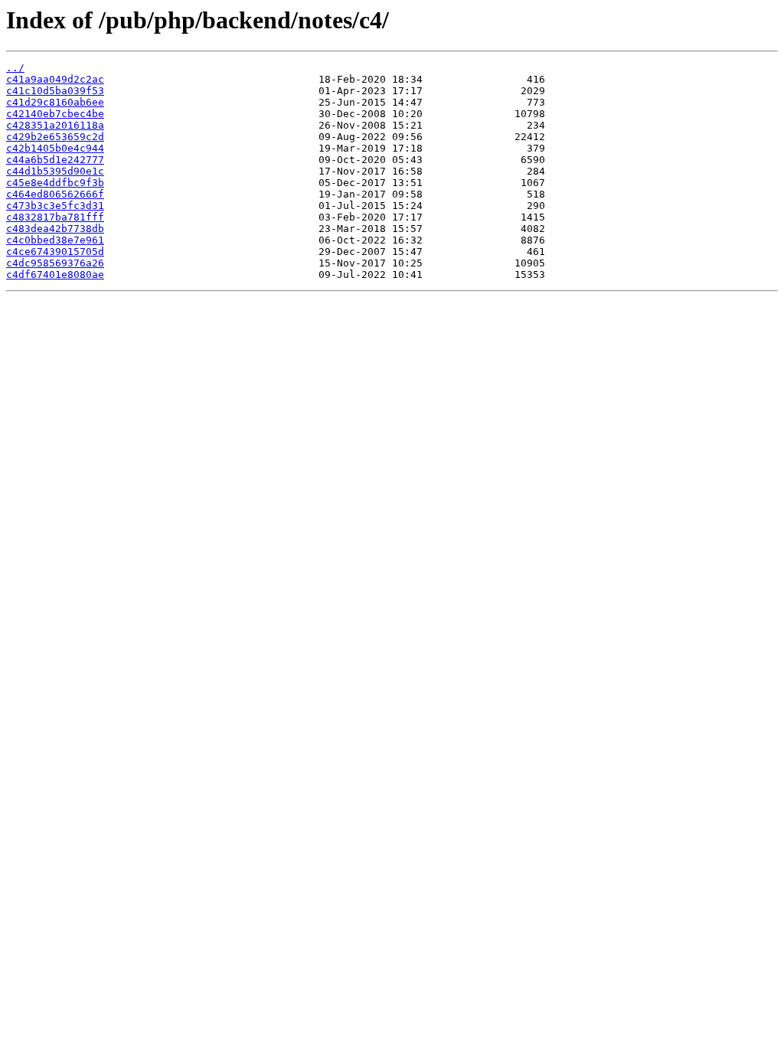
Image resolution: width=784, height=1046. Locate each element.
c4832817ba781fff (55, 217)
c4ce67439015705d (55, 251)
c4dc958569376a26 (55, 263)
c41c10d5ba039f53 (55, 90)
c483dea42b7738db (55, 228)
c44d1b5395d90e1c (55, 171)
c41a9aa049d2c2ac (55, 79)
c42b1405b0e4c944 (55, 148)
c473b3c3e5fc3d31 (55, 205)
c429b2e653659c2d (55, 136)
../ (15, 68)
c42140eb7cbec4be (55, 113)
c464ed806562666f (55, 194)
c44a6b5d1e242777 (55, 159)
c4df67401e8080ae (55, 274)
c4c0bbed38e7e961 (55, 240)
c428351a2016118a (55, 125)
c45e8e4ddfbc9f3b (55, 182)
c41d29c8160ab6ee (55, 102)
